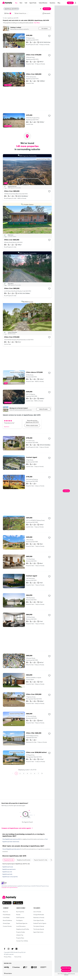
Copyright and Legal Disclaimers (10, 887)
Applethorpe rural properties (10, 876)
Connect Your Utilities (22, 941)
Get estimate (45, 28)
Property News (20, 938)
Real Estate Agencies (21, 923)
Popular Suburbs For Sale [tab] (40, 860)
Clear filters (37, 22)
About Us (5, 911)
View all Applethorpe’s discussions (11, 849)
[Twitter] (12, 948)
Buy (16, 3)
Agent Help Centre (38, 932)
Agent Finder (32, 3)
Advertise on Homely (38, 917)
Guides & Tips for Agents (39, 923)
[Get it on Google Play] (18, 902)
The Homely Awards (38, 929)
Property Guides (20, 932)
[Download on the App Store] (7, 902)
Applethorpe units (7, 871)
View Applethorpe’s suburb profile (11, 839)
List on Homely (37, 911)
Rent (21, 3)
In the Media (6, 917)
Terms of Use (17, 956)
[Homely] (12, 897)
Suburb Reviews (43, 3)
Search (48, 8)
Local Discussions (20, 926)
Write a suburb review (32, 425)
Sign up (70, 3)
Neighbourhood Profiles (22, 929)
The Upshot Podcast (38, 926)
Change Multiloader (38, 914)
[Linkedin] (16, 948)
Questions (52, 3)
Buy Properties (20, 911)
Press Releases (6, 914)
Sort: (21, 13)
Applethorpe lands (7, 874)
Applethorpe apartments (9, 869)
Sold (26, 3)
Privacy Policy (7, 956)
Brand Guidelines (7, 920)
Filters (8, 13)
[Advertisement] (27, 98)
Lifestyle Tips (19, 935)
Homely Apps (6, 923)
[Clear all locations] (40, 8)
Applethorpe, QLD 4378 (13, 18)
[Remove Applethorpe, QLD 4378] (18, 8)
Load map (66, 491)
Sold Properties (20, 917)
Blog (59, 3)
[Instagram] (8, 948)
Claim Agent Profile (38, 920)
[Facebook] (4, 948)
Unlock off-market (43, 409)
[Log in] (75, 3)
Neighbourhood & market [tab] (23, 860)
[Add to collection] (49, 36)
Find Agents (19, 920)
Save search (47, 13)
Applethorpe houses (7, 867)
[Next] (41, 773)
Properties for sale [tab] (8, 860)
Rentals (18, 914)
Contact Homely (7, 926)
